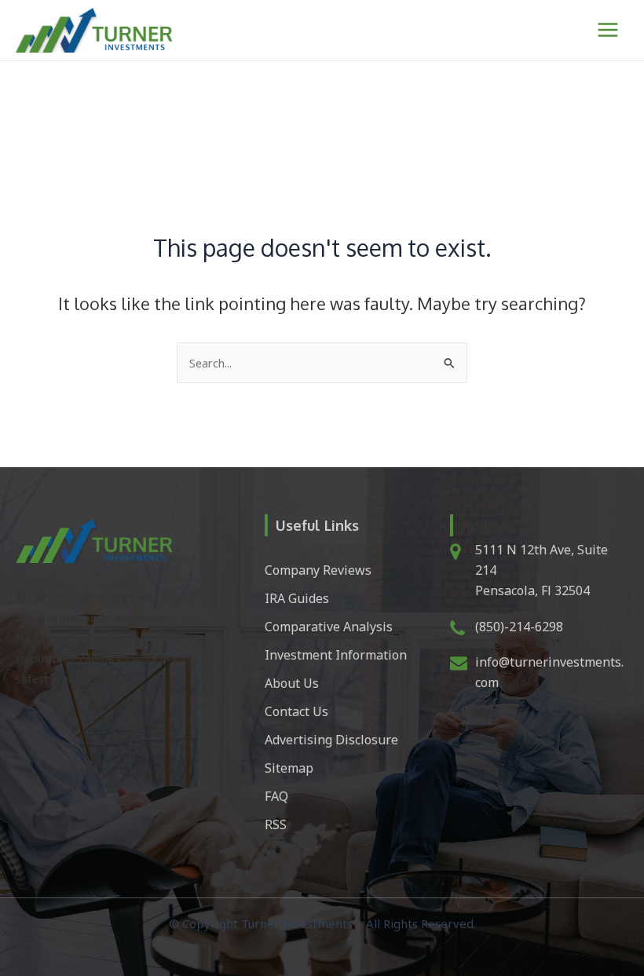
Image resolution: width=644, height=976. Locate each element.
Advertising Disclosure (331, 739)
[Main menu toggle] (607, 29)
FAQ (276, 796)
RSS (276, 824)
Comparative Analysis (329, 626)
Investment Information (336, 654)
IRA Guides (297, 598)
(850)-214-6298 (519, 626)
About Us (292, 683)
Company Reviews (318, 570)
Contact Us (296, 711)
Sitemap (289, 768)
